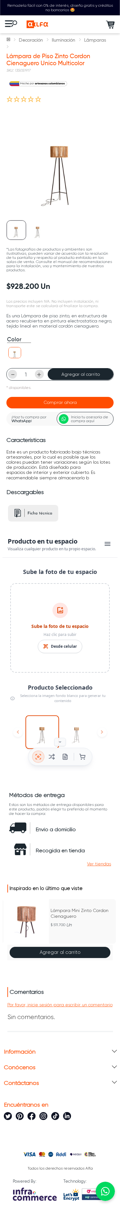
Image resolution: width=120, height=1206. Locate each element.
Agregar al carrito (80, 374)
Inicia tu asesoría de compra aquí (89, 419)
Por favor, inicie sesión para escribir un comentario (60, 1004)
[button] (14, 352)
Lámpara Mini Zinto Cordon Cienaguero (79, 913)
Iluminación (63, 40)
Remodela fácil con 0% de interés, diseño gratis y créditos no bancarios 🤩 (60, 7)
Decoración (31, 40)
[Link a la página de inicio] (8, 39)
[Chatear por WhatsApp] (105, 1191)
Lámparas (95, 40)
